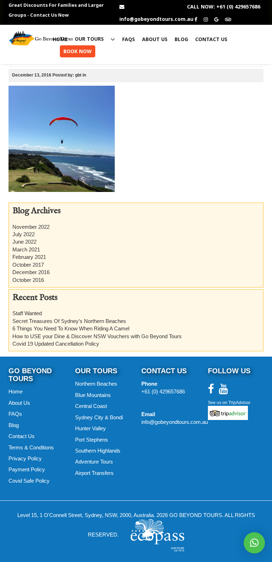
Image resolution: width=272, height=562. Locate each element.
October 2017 (28, 265)
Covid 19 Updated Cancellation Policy (55, 344)
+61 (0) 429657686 (163, 391)
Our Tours (90, 39)
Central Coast (91, 406)
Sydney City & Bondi (99, 417)
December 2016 (31, 272)
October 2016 (28, 280)
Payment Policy (26, 469)
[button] (254, 543)
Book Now (77, 51)
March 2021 (26, 249)
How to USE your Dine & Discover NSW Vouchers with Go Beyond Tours (97, 336)
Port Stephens (91, 440)
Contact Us (211, 39)
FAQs (128, 39)
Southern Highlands (97, 451)
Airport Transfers (94, 473)
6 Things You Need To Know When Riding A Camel (70, 328)
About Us (155, 39)
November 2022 (31, 227)
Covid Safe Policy (29, 481)
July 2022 (23, 234)
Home (60, 39)
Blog (181, 39)
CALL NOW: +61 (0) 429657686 (223, 6)
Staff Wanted (27, 313)
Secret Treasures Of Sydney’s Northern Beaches (69, 321)
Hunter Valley (90, 428)
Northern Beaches (96, 384)
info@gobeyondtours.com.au (156, 19)
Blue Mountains (93, 395)
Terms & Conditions (31, 447)
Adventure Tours (94, 462)
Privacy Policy (25, 458)
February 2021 (29, 257)
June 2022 (24, 242)
